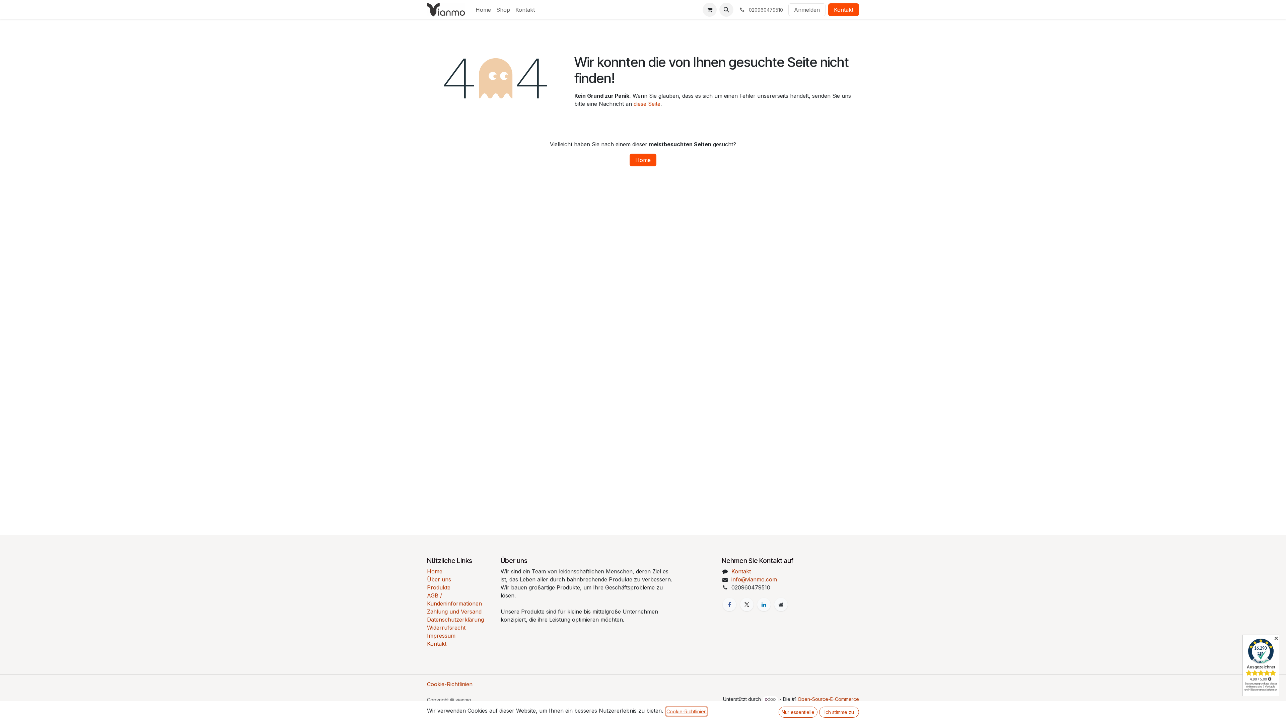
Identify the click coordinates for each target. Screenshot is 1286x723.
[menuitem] (483, 9)
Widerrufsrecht (446, 627)
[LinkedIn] (764, 604)
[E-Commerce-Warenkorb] (710, 10)
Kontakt (843, 9)
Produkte (438, 587)
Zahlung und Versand (454, 611)
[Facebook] (729, 604)
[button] (726, 10)
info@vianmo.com (754, 579)
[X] (747, 604)
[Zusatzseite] (781, 604)
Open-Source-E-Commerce (828, 699)
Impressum (441, 635)
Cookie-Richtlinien (450, 684)
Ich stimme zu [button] (839, 712)
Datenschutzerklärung (455, 619)
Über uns (439, 579)
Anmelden (807, 9)
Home (643, 160)
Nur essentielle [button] (798, 712)
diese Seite (647, 103)
